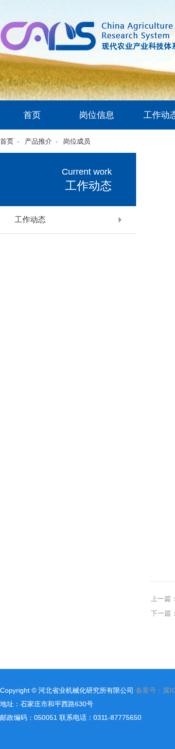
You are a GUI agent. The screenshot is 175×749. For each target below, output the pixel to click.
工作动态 (30, 220)
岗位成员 (76, 141)
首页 (32, 115)
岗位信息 (96, 115)
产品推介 (38, 141)
